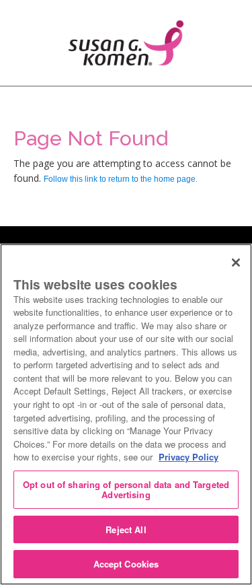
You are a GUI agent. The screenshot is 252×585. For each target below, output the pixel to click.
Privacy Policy (188, 456)
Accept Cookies (126, 563)
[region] (126, 414)
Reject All (126, 529)
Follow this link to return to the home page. (121, 179)
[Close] (236, 262)
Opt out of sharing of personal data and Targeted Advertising (126, 490)
